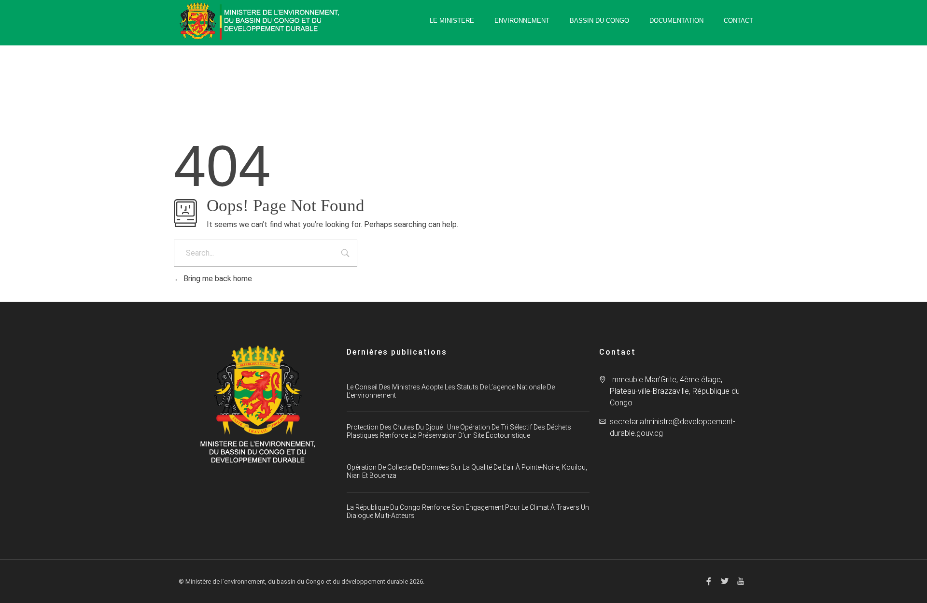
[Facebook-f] (708, 581)
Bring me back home (217, 278)
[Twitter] (724, 581)
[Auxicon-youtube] (740, 581)
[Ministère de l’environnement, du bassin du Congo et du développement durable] (261, 21)
